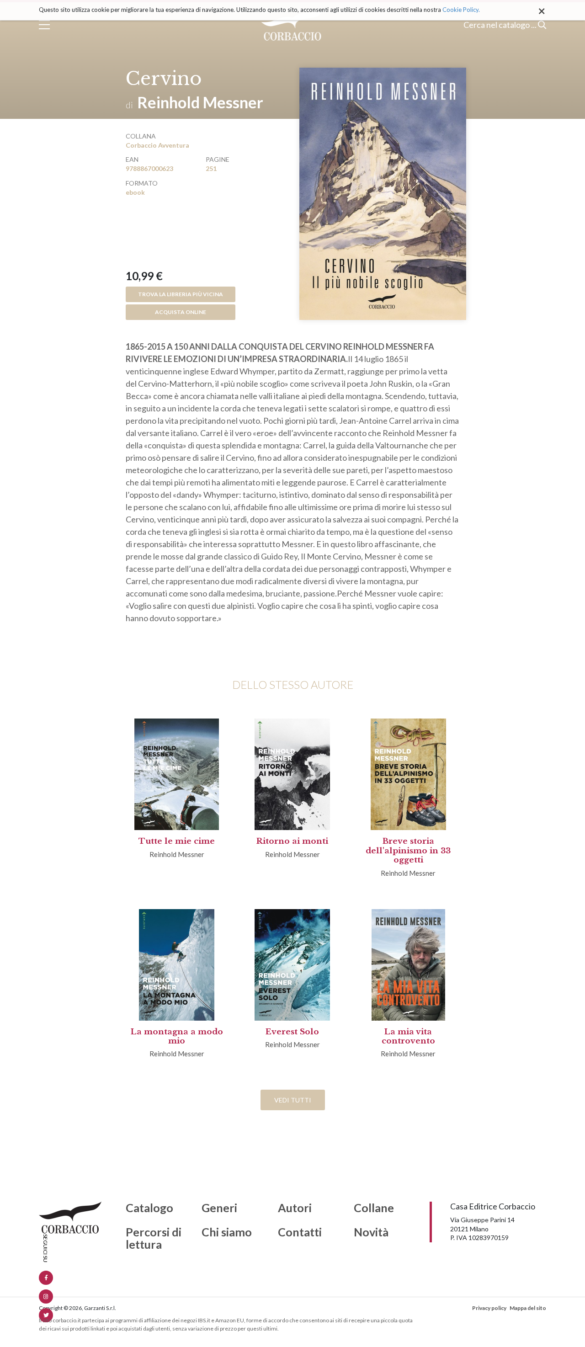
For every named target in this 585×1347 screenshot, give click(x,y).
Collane (374, 1208)
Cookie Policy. (461, 9)
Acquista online (180, 312)
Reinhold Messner (200, 102)
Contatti (300, 1232)
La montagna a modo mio (177, 1036)
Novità (371, 1232)
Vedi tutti (292, 1100)
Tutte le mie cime (176, 841)
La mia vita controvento (408, 1036)
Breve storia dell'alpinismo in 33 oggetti (408, 850)
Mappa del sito (528, 1307)
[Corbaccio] (292, 25)
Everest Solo (292, 1032)
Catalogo (149, 1208)
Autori (295, 1208)
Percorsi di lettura (153, 1238)
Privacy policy (489, 1307)
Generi (219, 1208)
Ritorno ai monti (292, 841)
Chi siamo (227, 1232)
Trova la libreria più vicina (180, 294)
